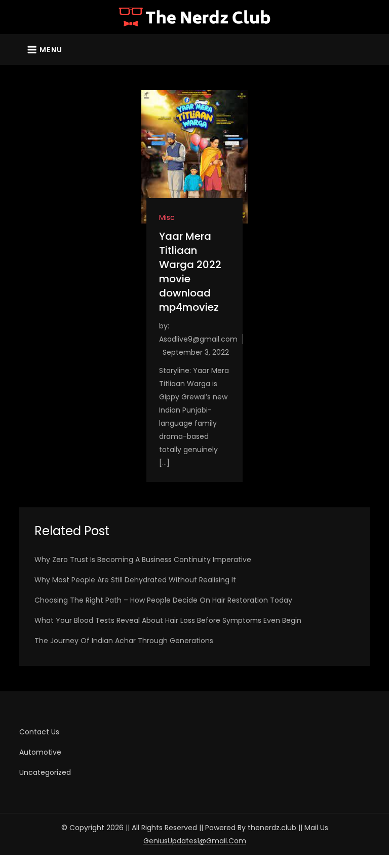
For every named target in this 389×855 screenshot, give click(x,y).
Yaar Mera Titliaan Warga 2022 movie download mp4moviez (190, 271)
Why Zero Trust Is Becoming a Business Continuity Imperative (142, 559)
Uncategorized (45, 772)
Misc (167, 217)
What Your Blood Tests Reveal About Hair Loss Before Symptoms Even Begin (167, 620)
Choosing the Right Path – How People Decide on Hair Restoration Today (163, 600)
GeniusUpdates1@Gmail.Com (194, 841)
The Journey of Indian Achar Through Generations (123, 641)
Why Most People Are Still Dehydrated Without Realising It (135, 580)
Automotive (40, 752)
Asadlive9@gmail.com (198, 339)
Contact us (39, 732)
